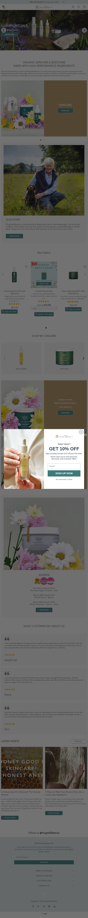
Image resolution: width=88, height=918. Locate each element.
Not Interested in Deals (64, 479)
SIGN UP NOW (64, 473)
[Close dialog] (81, 432)
